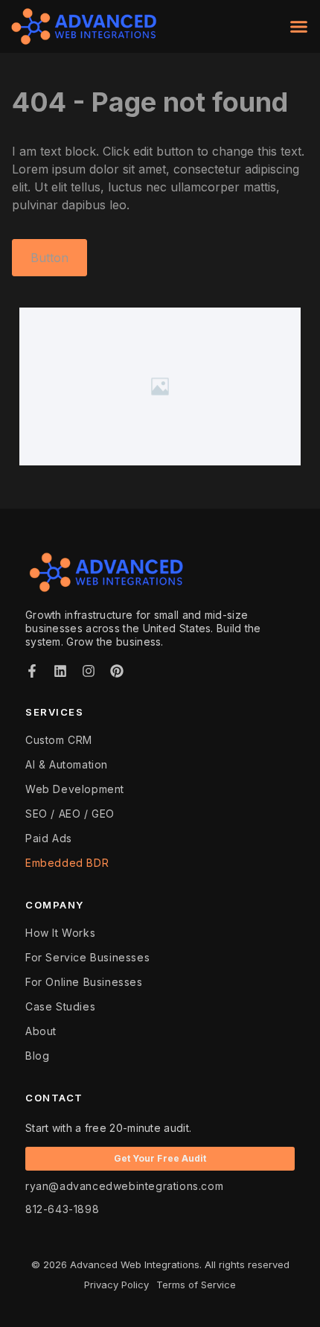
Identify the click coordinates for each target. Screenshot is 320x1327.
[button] (299, 27)
